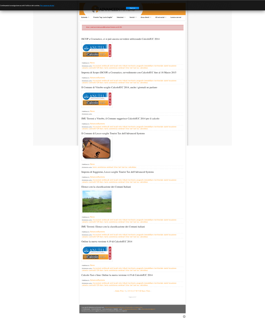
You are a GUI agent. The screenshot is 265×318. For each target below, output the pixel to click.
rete (120, 66)
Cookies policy (138, 307)
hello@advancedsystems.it (129, 309)
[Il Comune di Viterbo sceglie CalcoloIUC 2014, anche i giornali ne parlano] (97, 107)
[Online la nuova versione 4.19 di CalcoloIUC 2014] (97, 261)
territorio (132, 66)
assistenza (113, 68)
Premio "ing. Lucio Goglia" (103, 17)
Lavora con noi (175, 17)
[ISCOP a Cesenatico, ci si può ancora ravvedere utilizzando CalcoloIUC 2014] (97, 58)
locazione (172, 66)
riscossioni (97, 66)
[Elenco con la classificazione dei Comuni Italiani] (97, 213)
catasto (85, 68)
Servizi (132, 17)
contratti (92, 68)
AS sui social (159, 17)
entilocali (105, 66)
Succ (144, 291)
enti (111, 66)
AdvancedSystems (97, 77)
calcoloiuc (144, 68)
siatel (166, 66)
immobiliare (149, 66)
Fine (148, 291)
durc (102, 68)
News (92, 63)
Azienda (84, 17)
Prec (122, 291)
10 (140, 291)
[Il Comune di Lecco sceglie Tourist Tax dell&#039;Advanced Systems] (97, 160)
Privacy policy (129, 307)
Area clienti (145, 17)
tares (106, 68)
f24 (97, 68)
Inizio (117, 291)
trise (127, 68)
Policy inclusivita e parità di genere (114, 307)
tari (131, 68)
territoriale (158, 66)
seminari (121, 68)
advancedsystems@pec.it (148, 309)
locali (116, 66)
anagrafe (140, 66)
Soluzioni (120, 17)
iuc (138, 68)
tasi (134, 68)
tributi (125, 66)
